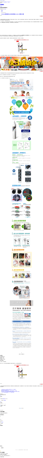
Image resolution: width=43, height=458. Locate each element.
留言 (4, 398)
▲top (0, 401)
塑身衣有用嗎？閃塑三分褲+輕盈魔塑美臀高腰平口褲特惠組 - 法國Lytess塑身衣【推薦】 (10, 391)
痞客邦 (3, 398)
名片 (1, 11)
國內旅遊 (5, 400)
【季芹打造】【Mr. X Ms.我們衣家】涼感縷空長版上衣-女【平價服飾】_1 (8, 389)
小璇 (0, 395)
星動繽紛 (2, 4)
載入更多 (1, 402)
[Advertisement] (16, 28)
